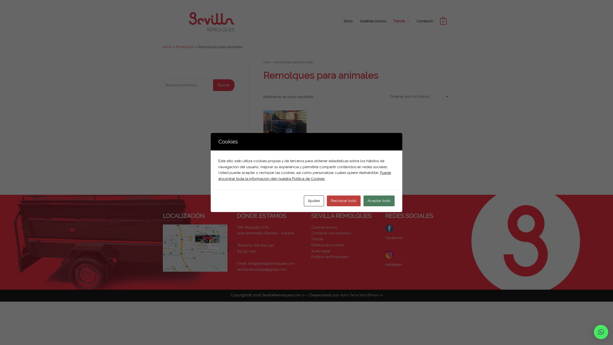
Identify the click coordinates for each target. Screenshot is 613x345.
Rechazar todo (344, 201)
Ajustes (314, 201)
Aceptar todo (379, 201)
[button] (601, 332)
